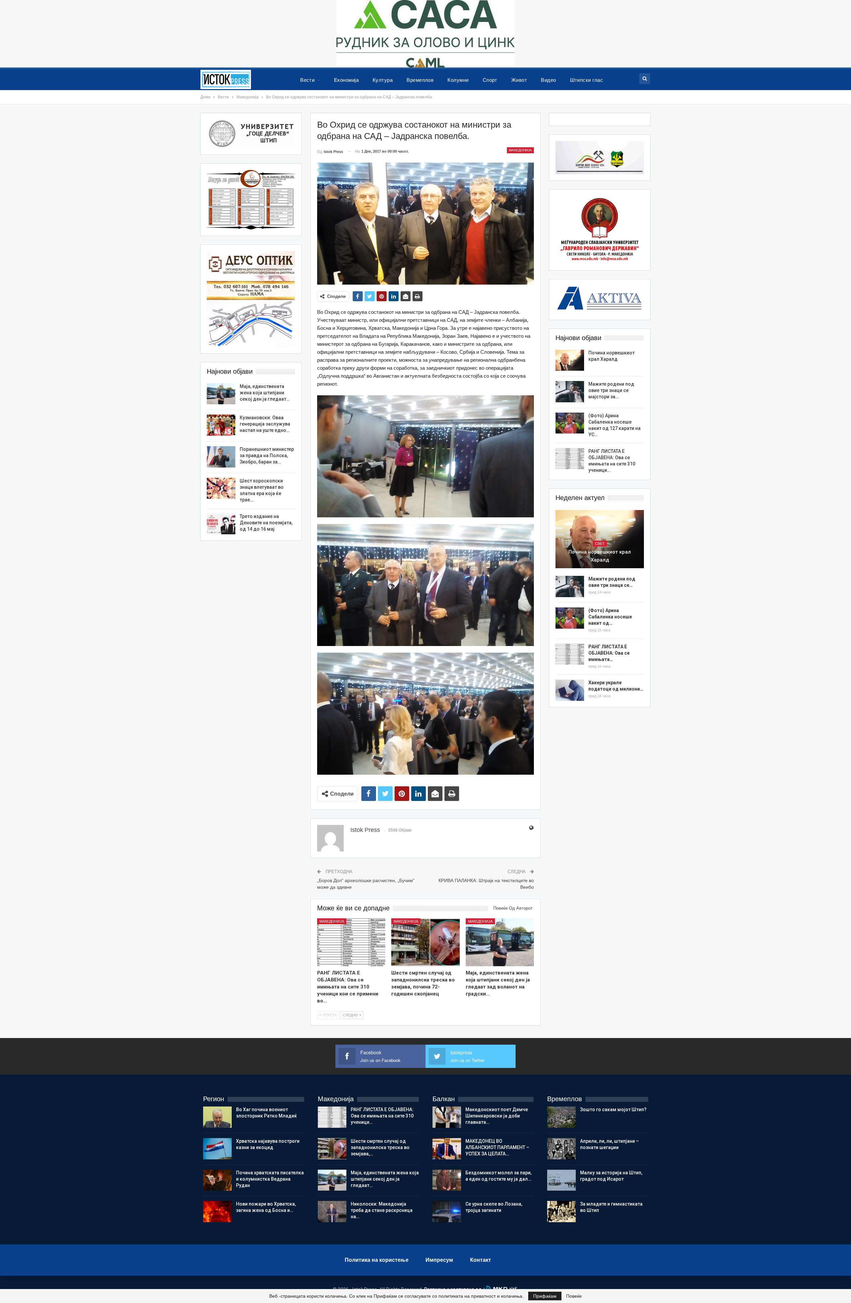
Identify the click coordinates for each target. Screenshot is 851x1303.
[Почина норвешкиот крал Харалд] (569, 360)
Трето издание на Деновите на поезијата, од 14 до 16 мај (266, 523)
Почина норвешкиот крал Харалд (599, 556)
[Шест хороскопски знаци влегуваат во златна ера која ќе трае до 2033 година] (221, 488)
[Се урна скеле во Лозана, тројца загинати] (446, 1211)
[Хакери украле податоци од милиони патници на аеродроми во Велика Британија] (569, 690)
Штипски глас (586, 80)
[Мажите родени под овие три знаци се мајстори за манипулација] (569, 391)
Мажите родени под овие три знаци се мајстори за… (611, 390)
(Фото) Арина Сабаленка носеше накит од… (610, 617)
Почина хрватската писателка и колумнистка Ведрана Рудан (270, 1179)
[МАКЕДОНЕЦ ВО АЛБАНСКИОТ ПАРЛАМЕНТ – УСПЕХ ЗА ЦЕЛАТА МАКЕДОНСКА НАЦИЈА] (446, 1148)
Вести (307, 80)
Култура (383, 80)
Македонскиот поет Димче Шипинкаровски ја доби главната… (496, 1116)
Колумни (457, 80)
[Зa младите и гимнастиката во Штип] (561, 1211)
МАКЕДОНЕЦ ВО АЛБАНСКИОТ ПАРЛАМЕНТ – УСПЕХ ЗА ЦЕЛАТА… (497, 1147)
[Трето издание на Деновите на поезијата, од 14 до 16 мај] (221, 524)
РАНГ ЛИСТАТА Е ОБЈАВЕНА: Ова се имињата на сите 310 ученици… (382, 1116)
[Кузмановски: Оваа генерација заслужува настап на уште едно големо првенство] (221, 425)
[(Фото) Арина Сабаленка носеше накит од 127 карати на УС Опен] (569, 423)
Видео (548, 80)
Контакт (480, 1260)
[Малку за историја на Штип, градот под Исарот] (561, 1180)
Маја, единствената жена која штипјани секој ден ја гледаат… (265, 393)
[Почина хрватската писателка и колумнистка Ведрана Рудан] (217, 1180)
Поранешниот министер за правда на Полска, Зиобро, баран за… (267, 455)
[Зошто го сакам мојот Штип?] (561, 1117)
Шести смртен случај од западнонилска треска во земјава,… (380, 1147)
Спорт (490, 80)
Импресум (439, 1260)
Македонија (520, 150)
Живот (519, 80)
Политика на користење (377, 1260)
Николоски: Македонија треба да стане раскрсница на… (382, 1210)
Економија (346, 80)
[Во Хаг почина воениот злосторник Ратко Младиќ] (217, 1117)
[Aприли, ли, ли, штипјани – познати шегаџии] (561, 1148)
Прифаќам (544, 1296)
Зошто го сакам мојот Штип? (613, 1109)
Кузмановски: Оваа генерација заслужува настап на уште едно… (265, 424)
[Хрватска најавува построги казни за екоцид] (217, 1148)
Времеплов (420, 80)
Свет (600, 544)
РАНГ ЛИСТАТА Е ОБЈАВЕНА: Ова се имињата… (609, 653)
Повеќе (574, 1296)
